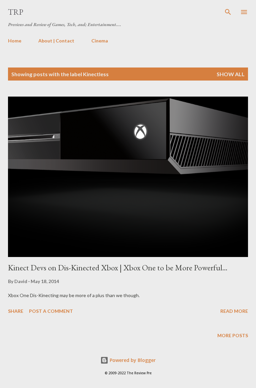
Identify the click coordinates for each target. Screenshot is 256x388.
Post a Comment (51, 311)
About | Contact (56, 40)
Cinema (99, 40)
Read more (234, 311)
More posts (232, 335)
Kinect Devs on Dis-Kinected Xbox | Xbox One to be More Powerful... (117, 267)
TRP (15, 12)
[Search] (228, 12)
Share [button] (15, 311)
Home (14, 40)
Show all (231, 74)
